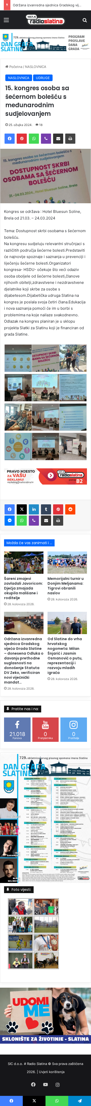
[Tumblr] (46, 509)
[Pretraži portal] (84, 21)
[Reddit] (70, 509)
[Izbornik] (6, 21)
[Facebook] (10, 139)
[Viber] (46, 139)
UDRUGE (43, 78)
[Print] (70, 139)
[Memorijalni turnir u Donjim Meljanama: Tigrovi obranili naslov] (67, 562)
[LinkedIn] (34, 509)
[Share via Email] (58, 139)
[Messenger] (10, 520)
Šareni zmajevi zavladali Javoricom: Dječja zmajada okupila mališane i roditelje (23, 588)
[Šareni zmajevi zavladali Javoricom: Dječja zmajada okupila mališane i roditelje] (23, 562)
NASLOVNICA (35, 67)
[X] (22, 509)
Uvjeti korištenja (51, 1072)
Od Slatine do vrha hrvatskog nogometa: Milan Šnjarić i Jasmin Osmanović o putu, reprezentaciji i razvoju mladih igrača (65, 655)
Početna (15, 67)
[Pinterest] (22, 139)
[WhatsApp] (34, 139)
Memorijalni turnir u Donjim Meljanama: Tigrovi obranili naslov (66, 586)
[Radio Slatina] (45, 20)
